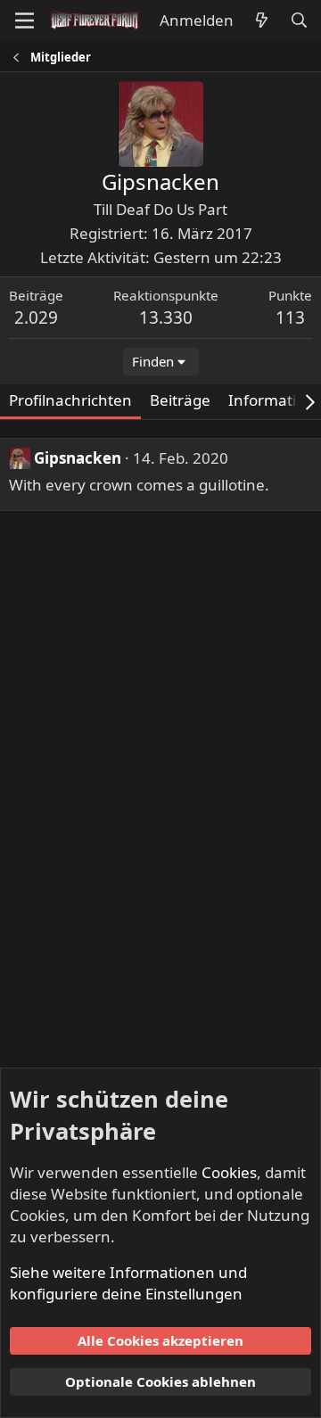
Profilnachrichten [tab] (70, 400)
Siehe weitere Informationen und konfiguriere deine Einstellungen (128, 1283)
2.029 (36, 317)
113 (290, 317)
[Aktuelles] (261, 20)
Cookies (229, 1172)
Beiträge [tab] (180, 400)
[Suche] (298, 20)
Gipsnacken (77, 458)
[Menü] (24, 20)
